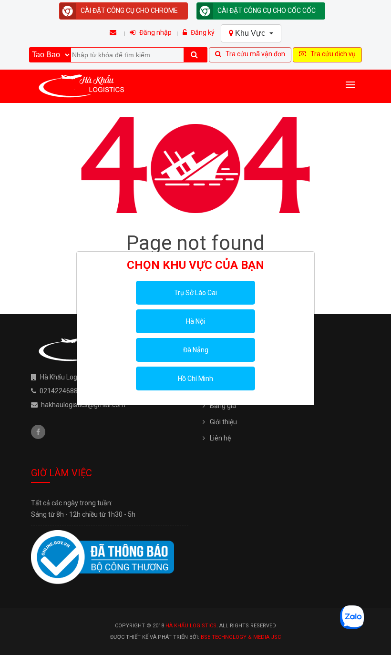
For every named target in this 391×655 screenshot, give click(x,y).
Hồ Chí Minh (195, 378)
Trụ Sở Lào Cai (195, 293)
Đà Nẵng (195, 350)
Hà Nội (195, 321)
